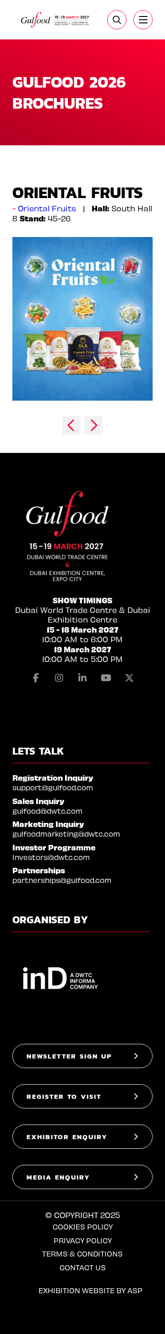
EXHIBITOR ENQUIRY (67, 1136)
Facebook (35, 678)
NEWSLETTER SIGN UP (69, 1056)
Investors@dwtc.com (51, 857)
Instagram (59, 678)
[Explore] (143, 19)
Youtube (105, 678)
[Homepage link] (55, 19)
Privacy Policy (83, 1240)
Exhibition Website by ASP (90, 1290)
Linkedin (82, 678)
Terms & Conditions (82, 1253)
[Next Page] (93, 425)
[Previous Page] (71, 425)
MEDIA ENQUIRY (58, 1177)
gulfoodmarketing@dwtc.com (66, 833)
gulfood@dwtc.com (47, 810)
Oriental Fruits (47, 208)
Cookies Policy (83, 1226)
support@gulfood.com (52, 787)
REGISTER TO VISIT (64, 1096)
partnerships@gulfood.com (61, 880)
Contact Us (83, 1267)
